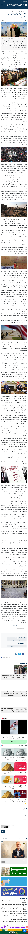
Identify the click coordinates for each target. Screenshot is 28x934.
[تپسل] (2, 718)
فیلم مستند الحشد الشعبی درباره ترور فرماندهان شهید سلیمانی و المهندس (7, 710)
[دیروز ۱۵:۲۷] (14, 849)
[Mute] (5, 733)
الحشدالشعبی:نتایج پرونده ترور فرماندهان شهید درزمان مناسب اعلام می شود (21, 693)
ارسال (3, 831)
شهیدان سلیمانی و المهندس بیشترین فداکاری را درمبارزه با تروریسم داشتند (21, 711)
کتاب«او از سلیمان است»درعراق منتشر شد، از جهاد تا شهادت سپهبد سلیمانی (7, 693)
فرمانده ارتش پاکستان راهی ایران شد (18, 919)
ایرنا (15, 4)
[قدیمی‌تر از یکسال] (20, 669)
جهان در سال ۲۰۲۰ (22, 638)
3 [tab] (3, 838)
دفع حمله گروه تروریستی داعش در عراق (18, 913)
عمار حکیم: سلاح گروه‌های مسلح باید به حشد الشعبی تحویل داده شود (14, 905)
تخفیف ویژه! (14, 742)
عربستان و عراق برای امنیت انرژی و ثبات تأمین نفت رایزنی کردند (14, 925)
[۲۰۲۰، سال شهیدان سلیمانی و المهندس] (14, 29)
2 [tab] (5, 838)
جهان (17, 626)
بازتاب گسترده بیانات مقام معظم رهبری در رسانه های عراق (7, 676)
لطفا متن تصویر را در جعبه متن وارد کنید (19, 826)
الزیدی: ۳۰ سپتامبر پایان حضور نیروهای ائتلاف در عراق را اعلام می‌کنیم (13, 908)
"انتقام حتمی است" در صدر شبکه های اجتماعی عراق (21, 676)
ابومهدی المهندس (22, 640)
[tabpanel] (14, 852)
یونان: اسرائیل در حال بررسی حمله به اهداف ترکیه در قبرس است (14, 922)
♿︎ (25, 930)
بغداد (9, 640)
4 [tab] (1, 838)
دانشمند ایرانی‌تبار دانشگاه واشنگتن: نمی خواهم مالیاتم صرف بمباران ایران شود (13, 916)
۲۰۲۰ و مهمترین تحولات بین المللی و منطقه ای (16, 646)
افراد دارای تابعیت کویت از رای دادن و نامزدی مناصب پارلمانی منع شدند (14, 901)
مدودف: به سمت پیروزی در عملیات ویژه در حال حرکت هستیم (14, 911)
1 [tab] (6, 838)
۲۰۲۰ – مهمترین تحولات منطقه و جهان (19, 11)
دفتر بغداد (13, 626)
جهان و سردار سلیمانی (12, 638)
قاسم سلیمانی (14, 640)
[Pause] (3, 733)
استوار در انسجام (23, 860)
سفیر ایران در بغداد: (23, 708)
